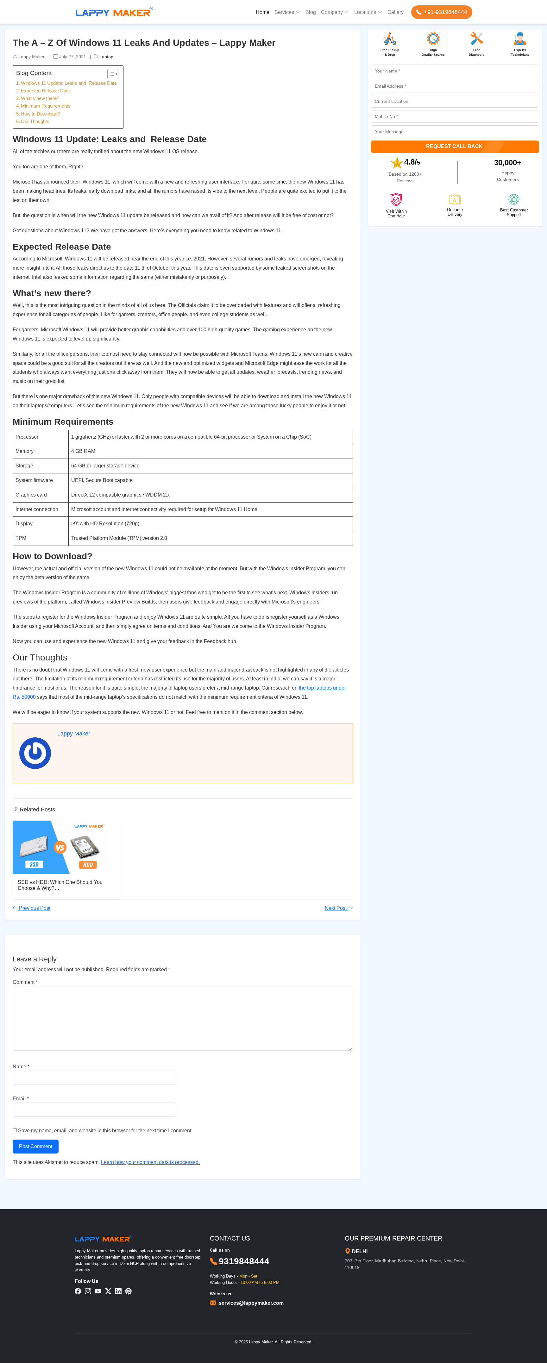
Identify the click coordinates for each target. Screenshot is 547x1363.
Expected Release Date (45, 90)
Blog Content (34, 73)
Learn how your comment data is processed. (150, 1162)
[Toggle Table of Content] (110, 74)
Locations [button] (365, 12)
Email (21, 1098)
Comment (25, 982)
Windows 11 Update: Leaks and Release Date (69, 83)
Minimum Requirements (46, 106)
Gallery (395, 12)
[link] (251, 1303)
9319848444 (244, 1261)
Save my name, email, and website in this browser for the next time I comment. (105, 1130)
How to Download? (40, 113)
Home (262, 12)
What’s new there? (40, 98)
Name (21, 1066)
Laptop (106, 56)
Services (284, 12)
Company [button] (332, 12)
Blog (310, 12)
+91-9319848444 (445, 12)
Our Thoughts (35, 121)
